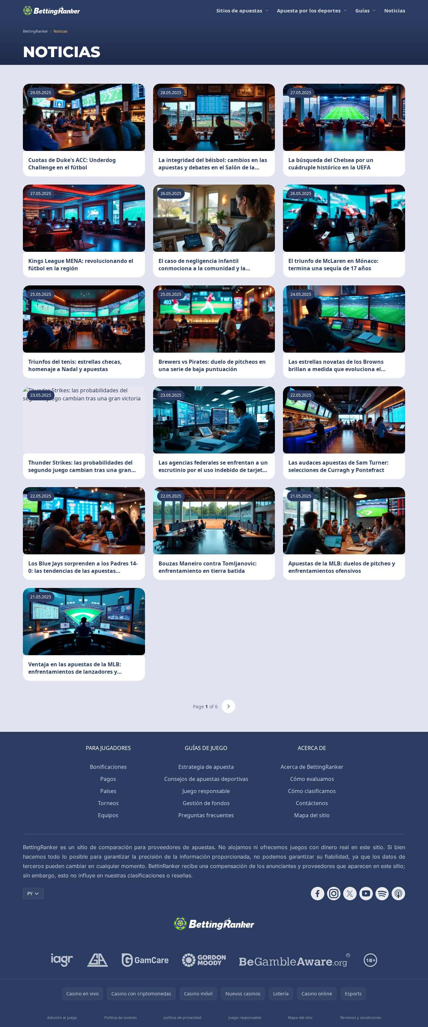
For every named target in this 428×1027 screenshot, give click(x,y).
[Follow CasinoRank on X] (350, 893)
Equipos (108, 815)
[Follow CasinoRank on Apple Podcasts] (398, 893)
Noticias (394, 10)
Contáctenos (312, 803)
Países (108, 791)
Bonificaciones (108, 767)
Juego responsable (206, 791)
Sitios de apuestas (239, 10)
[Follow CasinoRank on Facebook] (317, 893)
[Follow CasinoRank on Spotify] (382, 893)
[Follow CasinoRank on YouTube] (366, 893)
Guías (362, 10)
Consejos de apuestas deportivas (206, 779)
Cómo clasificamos (312, 791)
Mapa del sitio (312, 815)
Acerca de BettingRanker (312, 767)
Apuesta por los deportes (309, 10)
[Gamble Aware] (294, 960)
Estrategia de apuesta (206, 767)
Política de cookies (120, 1017)
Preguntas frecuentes (206, 815)
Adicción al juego (62, 1017)
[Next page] (228, 706)
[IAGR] (62, 960)
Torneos (108, 803)
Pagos (108, 779)
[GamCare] (145, 960)
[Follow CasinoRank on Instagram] (334, 893)
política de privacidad (182, 1017)
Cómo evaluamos (312, 779)
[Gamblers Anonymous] (97, 960)
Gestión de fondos (206, 803)
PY (30, 893)
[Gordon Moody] (204, 960)
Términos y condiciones (360, 1017)
